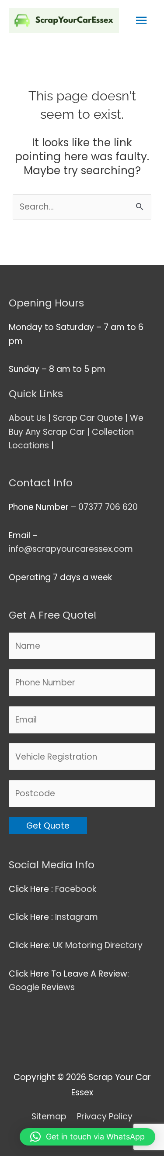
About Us (27, 418)
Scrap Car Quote (88, 418)
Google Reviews (43, 987)
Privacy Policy (105, 1116)
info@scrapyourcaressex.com (71, 549)
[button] (87, 1137)
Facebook (76, 889)
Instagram (77, 917)
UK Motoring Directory (98, 945)
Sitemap (48, 1116)
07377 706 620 (108, 507)
